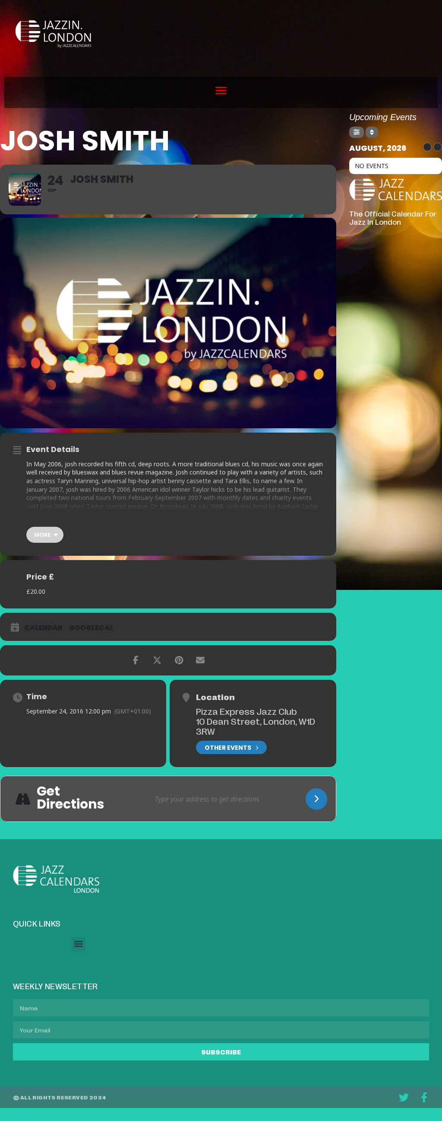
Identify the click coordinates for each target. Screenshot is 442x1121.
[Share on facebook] (135, 660)
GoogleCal (91, 628)
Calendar (43, 628)
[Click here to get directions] (316, 799)
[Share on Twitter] (157, 660)
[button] (221, 90)
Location (215, 697)
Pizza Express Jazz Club (246, 711)
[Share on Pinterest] (178, 660)
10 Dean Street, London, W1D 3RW (255, 726)
